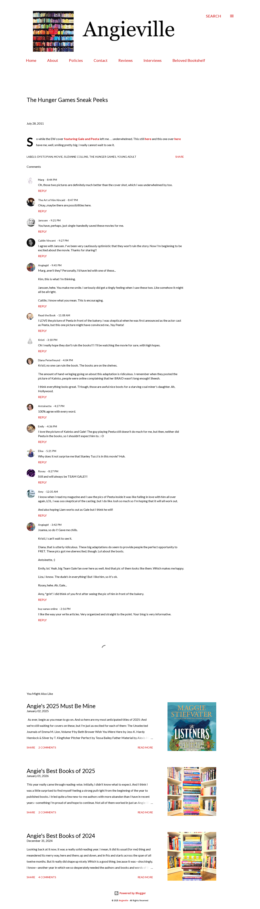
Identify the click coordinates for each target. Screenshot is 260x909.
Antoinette (45, 406)
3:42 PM (56, 524)
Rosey (41, 471)
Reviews (125, 60)
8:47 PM (73, 200)
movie (58, 156)
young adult (126, 156)
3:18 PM (52, 339)
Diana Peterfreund (49, 360)
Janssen (43, 220)
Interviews (153, 60)
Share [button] (179, 156)
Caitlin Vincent (47, 240)
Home (31, 60)
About (52, 60)
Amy (40, 491)
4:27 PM (59, 406)
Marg (41, 179)
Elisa (40, 451)
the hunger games (102, 156)
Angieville (123, 900)
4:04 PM (68, 360)
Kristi (41, 339)
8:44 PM (52, 179)
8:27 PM (53, 471)
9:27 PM (64, 240)
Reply (42, 190)
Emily (41, 426)
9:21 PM (56, 220)
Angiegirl (43, 265)
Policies (76, 60)
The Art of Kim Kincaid (51, 200)
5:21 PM (51, 451)
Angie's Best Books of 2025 (61, 770)
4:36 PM (52, 426)
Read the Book (47, 315)
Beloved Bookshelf (188, 60)
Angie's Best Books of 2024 (61, 835)
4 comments (47, 877)
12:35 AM (52, 491)
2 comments (47, 747)
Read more (145, 747)
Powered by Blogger (132, 893)
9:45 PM (56, 265)
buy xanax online (48, 608)
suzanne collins (76, 156)
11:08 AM (64, 315)
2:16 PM (65, 608)
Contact (101, 60)
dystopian (45, 156)
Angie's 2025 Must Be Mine (61, 705)
